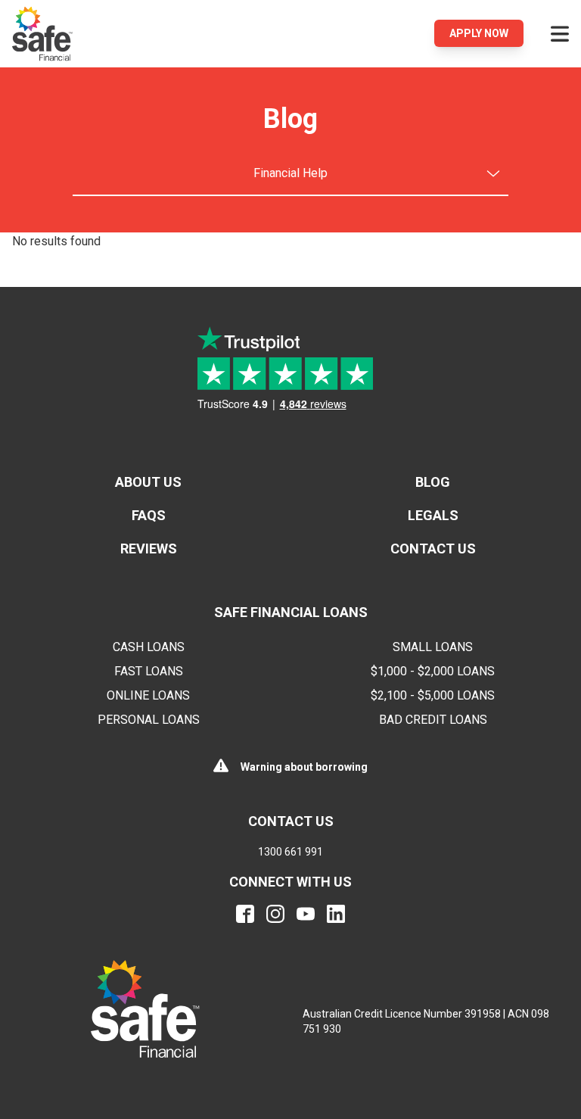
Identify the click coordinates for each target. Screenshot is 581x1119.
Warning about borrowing (304, 767)
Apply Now (478, 33)
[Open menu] (560, 33)
